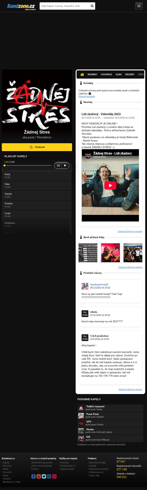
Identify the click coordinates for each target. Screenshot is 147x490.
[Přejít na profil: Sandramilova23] (85, 286)
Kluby (5, 475)
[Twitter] (44, 476)
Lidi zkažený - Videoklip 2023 (101, 114)
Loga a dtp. (94, 475)
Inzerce (35, 469)
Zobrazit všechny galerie (130, 267)
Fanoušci (7, 472)
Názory (129, 74)
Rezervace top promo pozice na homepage (41, 464)
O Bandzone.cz (96, 472)
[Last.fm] (54, 476)
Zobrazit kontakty (87, 96)
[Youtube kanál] (39, 476)
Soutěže (7, 478)
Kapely (6, 462)
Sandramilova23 (99, 284)
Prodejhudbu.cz (67, 466)
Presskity (64, 462)
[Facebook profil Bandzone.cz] (33, 476)
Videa (5, 469)
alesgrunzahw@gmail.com (97, 379)
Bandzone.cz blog (11, 482)
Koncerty (7, 466)
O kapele (106, 74)
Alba (119, 74)
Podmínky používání (98, 469)
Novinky (93, 74)
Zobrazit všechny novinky (130, 231)
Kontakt (92, 466)
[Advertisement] (73, 39)
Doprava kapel (67, 469)
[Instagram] (49, 476)
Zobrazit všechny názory (130, 389)
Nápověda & (97, 462)
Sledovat (40, 147)
